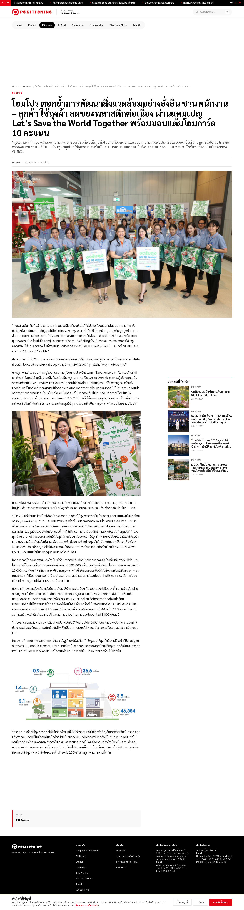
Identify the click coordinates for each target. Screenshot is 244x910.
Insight (137, 25)
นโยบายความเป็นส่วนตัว (128, 856)
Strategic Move (118, 25)
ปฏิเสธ (200, 902)
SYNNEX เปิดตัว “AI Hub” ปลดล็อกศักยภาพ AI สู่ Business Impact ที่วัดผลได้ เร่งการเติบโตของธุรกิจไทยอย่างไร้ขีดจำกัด (211, 419)
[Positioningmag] (32, 12)
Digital (62, 25)
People (32, 25)
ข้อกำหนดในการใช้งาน (126, 862)
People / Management (87, 851)
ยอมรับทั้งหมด (220, 902)
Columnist (78, 25)
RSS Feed (121, 867)
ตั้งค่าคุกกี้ (182, 902)
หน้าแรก (15, 86)
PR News (47, 25)
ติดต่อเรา (120, 851)
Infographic (96, 25)
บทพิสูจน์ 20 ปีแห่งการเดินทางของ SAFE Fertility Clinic (210, 393)
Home (19, 25)
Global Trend (82, 890)
